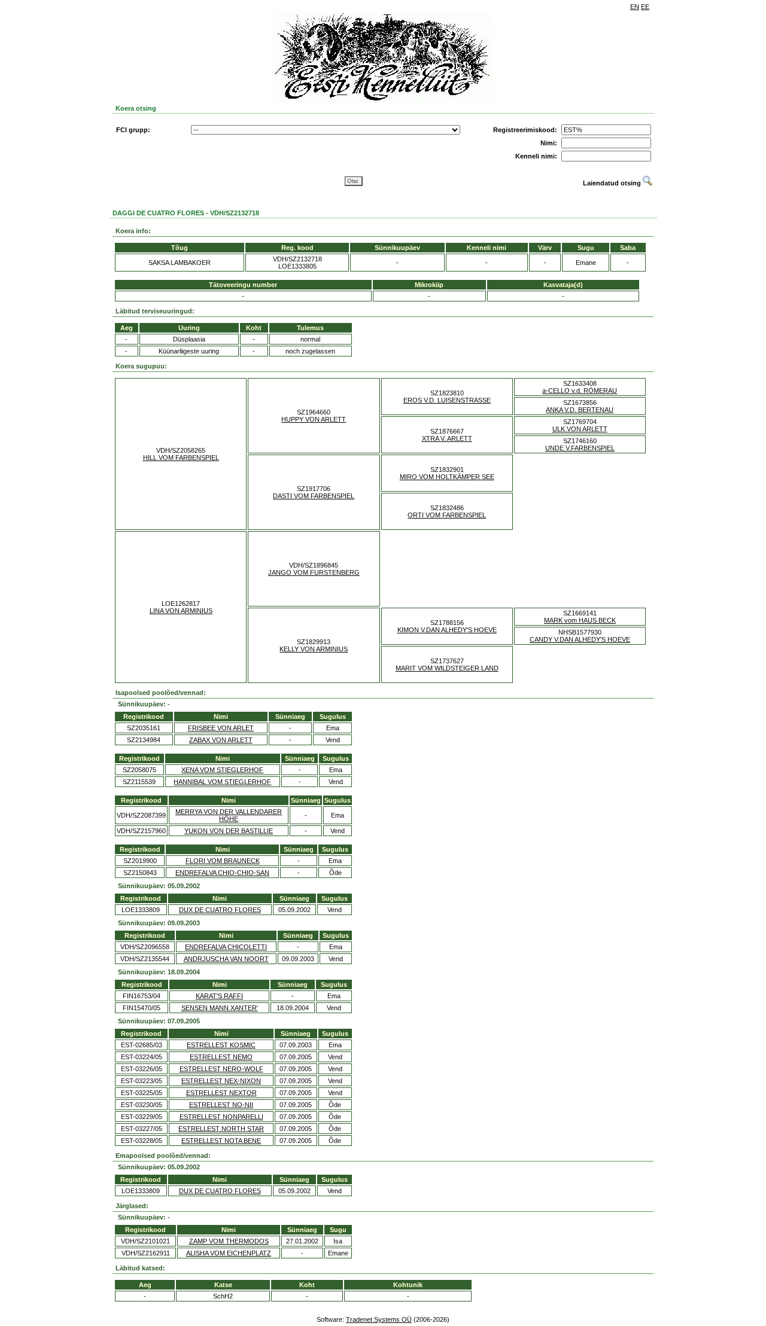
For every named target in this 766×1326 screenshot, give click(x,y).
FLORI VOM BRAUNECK (223, 860)
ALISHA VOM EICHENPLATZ (228, 1253)
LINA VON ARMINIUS (181, 610)
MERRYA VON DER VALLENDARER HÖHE (228, 815)
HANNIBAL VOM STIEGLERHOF (222, 781)
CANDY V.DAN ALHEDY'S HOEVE (580, 639)
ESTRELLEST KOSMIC (221, 1044)
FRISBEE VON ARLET (221, 727)
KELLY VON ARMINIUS (313, 649)
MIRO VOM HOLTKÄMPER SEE (447, 476)
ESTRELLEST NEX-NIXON (221, 1080)
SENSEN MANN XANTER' (219, 1007)
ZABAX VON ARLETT (221, 739)
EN (634, 6)
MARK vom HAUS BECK (580, 620)
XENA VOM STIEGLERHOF (222, 769)
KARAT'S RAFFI (219, 995)
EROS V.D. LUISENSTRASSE (447, 400)
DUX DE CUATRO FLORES (220, 909)
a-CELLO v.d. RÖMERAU (579, 390)
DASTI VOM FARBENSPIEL (313, 495)
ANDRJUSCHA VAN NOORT (226, 958)
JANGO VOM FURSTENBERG (314, 572)
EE (645, 6)
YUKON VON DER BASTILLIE (228, 830)
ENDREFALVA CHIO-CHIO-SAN (222, 872)
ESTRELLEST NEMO (221, 1056)
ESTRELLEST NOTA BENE (221, 1140)
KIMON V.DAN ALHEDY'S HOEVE (447, 629)
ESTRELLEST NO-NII (221, 1104)
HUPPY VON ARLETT (313, 419)
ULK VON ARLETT (579, 428)
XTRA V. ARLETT (447, 438)
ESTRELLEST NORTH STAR (221, 1128)
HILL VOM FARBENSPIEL (181, 457)
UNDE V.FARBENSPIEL (580, 448)
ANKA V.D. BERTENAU (579, 409)
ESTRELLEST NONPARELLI (221, 1116)
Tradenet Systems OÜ (379, 1319)
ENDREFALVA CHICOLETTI (226, 946)
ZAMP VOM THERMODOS (229, 1241)
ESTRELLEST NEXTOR (221, 1092)
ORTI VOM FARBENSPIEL (447, 515)
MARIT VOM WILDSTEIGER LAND (447, 668)
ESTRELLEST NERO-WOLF (221, 1068)
